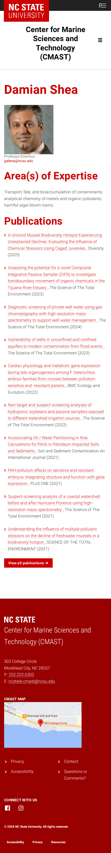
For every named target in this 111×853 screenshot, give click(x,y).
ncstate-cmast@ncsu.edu (32, 681)
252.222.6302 (21, 674)
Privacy (17, 761)
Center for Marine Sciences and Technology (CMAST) (55, 43)
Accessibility (22, 771)
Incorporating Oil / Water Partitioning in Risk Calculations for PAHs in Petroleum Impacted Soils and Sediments (53, 444)
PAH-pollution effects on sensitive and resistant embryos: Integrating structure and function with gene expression (56, 477)
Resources (58, 842)
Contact (71, 761)
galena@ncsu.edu (18, 161)
